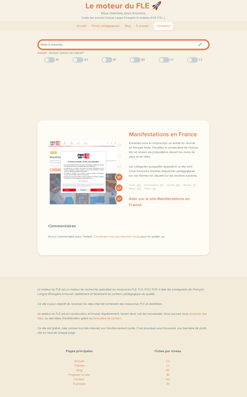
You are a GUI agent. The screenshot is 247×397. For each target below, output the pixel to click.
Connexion (163, 26)
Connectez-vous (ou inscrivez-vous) (116, 236)
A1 (119, 199)
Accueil (81, 26)
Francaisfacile (153, 185)
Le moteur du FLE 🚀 (123, 6)
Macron (189, 185)
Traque (150, 189)
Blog (128, 26)
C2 (119, 145)
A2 (119, 188)
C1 (119, 156)
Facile (135, 185)
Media (134, 189)
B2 (119, 166)
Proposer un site (79, 374)
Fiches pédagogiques (105, 26)
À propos (142, 26)
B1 (119, 177)
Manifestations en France (163, 135)
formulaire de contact (107, 318)
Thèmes (79, 365)
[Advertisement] (123, 91)
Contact (79, 379)
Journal (173, 185)
